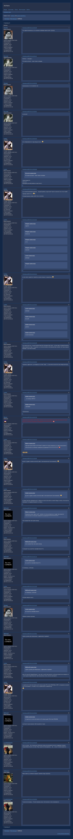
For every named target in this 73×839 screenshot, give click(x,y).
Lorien (5, 169)
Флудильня (13, 18)
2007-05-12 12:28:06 (32, 663)
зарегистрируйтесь (21, 15)
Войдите (13, 15)
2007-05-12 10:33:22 (32, 392)
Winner (5, 417)
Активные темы (7, 12)
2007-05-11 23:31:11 (32, 56)
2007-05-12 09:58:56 (32, 169)
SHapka (6, 27)
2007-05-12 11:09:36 (32, 489)
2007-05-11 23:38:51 (32, 111)
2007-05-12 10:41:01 (32, 439)
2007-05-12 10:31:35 (32, 342)
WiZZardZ (6, 508)
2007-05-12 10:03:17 (32, 189)
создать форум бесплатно (63, 833)
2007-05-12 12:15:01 (32, 605)
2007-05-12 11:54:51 (32, 537)
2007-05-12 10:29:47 (32, 304)
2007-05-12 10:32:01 (32, 361)
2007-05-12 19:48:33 (32, 799)
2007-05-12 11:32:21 (32, 508)
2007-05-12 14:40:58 (32, 682)
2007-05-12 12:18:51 (32, 633)
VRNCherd (6, 771)
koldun (5, 138)
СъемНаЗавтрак (8, 742)
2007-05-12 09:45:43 (32, 138)
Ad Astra (7, 18)
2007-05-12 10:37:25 (32, 417)
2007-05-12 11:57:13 (32, 556)
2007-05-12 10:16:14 (32, 274)
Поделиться (25, 27)
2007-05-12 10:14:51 (32, 219)
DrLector (6, 56)
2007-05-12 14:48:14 (32, 713)
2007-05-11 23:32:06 (32, 83)
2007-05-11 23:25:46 (32, 27)
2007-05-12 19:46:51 (32, 771)
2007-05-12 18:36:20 (32, 742)
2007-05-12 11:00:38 (32, 458)
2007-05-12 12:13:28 (32, 586)
